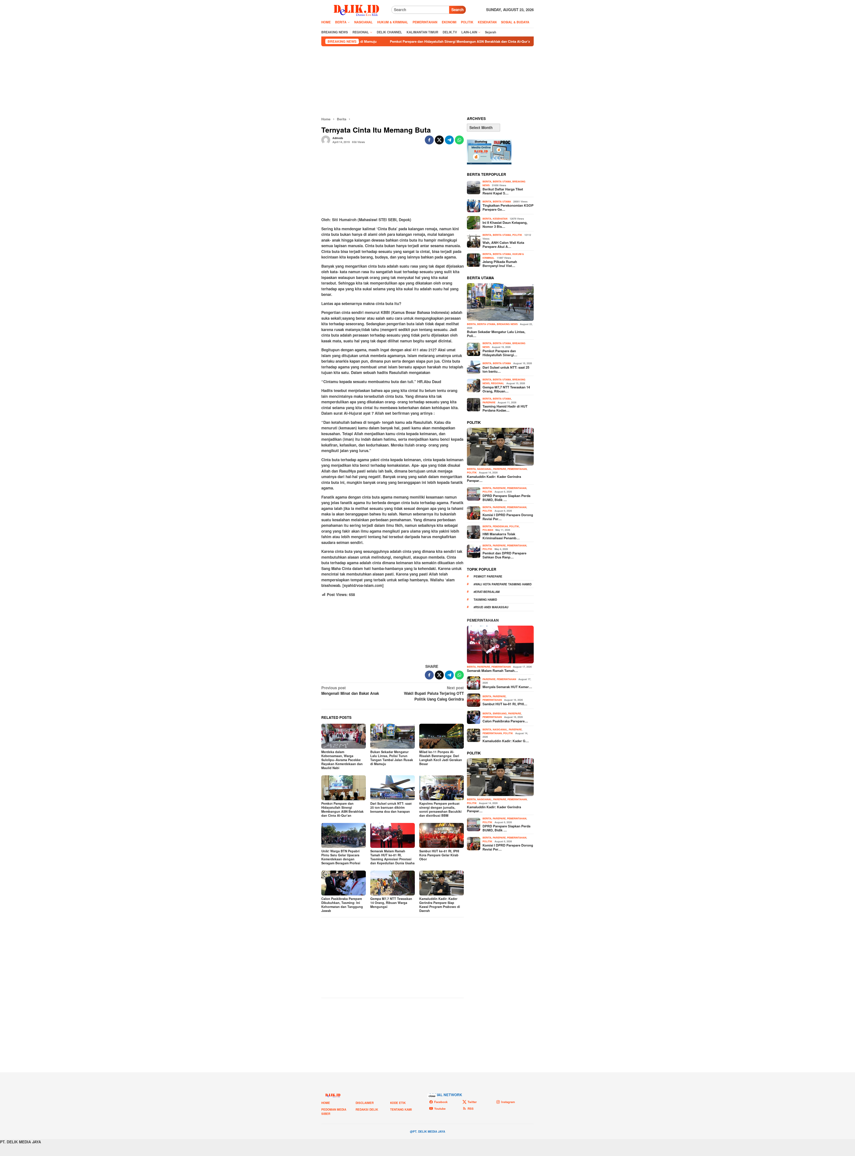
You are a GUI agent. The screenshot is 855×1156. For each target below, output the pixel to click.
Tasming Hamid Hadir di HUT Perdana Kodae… (504, 408)
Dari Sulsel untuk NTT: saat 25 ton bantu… (505, 369)
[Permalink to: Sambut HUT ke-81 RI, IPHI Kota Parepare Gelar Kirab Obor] (441, 835)
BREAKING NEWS (507, 324)
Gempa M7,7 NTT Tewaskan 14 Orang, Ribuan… (506, 389)
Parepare (488, 402)
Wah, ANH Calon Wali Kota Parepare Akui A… (503, 244)
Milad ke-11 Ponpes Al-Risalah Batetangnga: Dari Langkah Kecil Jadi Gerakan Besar (440, 758)
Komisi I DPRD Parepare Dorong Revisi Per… (507, 517)
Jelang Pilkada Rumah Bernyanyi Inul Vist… (499, 264)
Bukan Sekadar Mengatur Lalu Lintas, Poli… (496, 334)
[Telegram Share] (449, 139)
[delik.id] (356, 9)
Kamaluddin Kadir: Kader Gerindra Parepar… (494, 479)
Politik (517, 234)
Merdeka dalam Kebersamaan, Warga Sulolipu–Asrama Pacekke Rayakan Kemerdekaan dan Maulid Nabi (342, 760)
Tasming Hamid (485, 599)
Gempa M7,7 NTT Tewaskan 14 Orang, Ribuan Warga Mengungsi (502, 41)
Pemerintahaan (483, 620)
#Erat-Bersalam (487, 592)
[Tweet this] (439, 139)
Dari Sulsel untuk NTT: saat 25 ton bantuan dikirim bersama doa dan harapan (391, 807)
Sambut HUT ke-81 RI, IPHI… (504, 704)
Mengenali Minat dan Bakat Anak (350, 690)
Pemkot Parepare (488, 576)
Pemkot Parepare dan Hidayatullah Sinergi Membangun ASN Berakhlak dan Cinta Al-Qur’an (368, 41)
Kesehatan (500, 218)
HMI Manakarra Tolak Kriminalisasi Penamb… (501, 536)
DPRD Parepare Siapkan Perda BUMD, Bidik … (506, 498)
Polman (487, 530)
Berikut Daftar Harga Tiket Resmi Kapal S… (502, 191)
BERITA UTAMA (502, 181)
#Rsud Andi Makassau (491, 607)
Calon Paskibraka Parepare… (505, 721)
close (432, 1096)
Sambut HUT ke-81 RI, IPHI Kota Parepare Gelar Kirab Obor (439, 855)
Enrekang (500, 713)
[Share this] (429, 139)
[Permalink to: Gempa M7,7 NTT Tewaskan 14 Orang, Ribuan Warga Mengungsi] (392, 883)
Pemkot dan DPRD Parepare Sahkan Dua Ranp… (504, 555)
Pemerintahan (517, 469)
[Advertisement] (427, 81)
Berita (486, 181)
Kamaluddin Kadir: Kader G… (505, 741)
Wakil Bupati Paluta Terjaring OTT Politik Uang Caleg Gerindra (434, 693)
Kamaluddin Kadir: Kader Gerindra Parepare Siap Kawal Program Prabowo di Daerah (439, 904)
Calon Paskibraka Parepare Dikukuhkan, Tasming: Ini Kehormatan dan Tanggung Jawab (342, 904)
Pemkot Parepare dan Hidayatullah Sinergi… (499, 353)
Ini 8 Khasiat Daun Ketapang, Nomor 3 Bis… (504, 224)
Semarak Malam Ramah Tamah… (492, 671)
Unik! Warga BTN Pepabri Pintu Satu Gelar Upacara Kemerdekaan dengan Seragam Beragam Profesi (340, 857)
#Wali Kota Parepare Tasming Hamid (502, 584)
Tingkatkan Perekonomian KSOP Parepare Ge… (507, 207)
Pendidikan (500, 526)
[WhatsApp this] (459, 139)
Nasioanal (484, 469)
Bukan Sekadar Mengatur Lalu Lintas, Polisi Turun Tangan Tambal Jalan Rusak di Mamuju (391, 758)
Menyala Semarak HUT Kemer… (507, 687)
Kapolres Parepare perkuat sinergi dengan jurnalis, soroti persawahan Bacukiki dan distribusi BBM (440, 809)
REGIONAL (497, 383)
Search (457, 9)
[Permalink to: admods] (325, 139)
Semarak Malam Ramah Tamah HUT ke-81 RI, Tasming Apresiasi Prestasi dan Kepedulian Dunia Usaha (392, 857)
